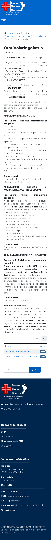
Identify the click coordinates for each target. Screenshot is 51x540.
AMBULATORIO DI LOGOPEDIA (21, 356)
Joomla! (5, 530)
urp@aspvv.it (13, 501)
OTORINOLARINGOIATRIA (18, 351)
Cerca (36, 369)
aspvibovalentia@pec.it (19, 496)
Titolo (8, 346)
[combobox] (16, 369)
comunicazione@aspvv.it (31, 505)
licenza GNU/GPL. (10, 533)
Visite (43, 346)
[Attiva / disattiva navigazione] (3, 21)
